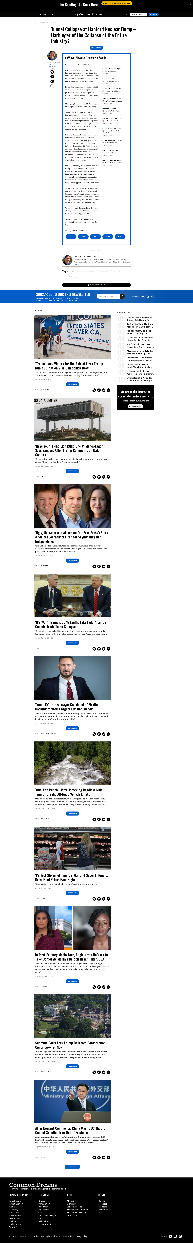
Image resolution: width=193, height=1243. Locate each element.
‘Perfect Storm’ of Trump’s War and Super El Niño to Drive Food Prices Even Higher (71, 877)
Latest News (15, 1201)
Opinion (42, 22)
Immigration (44, 1203)
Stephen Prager (40, 1147)
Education (14, 1212)
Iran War (44, 1157)
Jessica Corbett (40, 809)
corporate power (90, 271)
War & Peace (15, 1227)
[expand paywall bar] (190, 4)
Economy (13, 1209)
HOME (35, 22)
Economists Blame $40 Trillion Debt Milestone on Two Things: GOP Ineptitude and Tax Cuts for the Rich (139, 332)
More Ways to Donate (77, 1212)
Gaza (40, 1212)
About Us (71, 1201)
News (37, 389)
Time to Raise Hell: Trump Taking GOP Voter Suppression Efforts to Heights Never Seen (139, 359)
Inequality (43, 1206)
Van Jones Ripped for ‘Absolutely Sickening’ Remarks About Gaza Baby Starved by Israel (139, 366)
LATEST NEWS (42, 14)
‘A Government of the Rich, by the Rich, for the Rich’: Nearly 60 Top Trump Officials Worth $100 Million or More (140, 352)
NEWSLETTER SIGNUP (138, 14)
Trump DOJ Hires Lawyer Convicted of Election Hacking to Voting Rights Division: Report (67, 706)
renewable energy (69, 276)
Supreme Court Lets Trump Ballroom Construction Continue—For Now (70, 1045)
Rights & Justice (16, 1224)
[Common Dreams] (88, 14)
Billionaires (43, 1221)
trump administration (48, 733)
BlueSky (102, 1201)
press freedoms (46, 566)
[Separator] (52, 86)
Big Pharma (43, 1209)
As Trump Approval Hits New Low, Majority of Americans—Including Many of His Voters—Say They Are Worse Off (140, 372)
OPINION (50, 14)
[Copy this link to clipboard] (108, 390)
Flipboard (102, 1206)
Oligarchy (42, 1201)
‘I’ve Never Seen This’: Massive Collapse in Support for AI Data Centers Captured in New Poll (140, 339)
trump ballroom (46, 1072)
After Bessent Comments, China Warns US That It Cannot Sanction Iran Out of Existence (70, 1130)
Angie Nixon (45, 986)
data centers (45, 476)
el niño (43, 898)
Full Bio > (77, 264)
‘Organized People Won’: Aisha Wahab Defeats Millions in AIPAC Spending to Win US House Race (139, 379)
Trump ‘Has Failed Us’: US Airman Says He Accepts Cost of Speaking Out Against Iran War (139, 319)
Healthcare (14, 1218)
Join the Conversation (96, 285)
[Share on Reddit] (52, 81)
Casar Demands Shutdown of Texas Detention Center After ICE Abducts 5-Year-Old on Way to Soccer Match (140, 345)
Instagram (103, 1209)
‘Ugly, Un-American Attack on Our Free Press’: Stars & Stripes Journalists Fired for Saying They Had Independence (71, 537)
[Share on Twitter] (52, 72)
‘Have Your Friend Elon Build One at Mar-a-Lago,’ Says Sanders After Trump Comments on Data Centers (69, 450)
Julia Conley (39, 976)
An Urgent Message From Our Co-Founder (86, 57)
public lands (45, 819)
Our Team (71, 1203)
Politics (12, 1221)
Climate (12, 1206)
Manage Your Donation (77, 1209)
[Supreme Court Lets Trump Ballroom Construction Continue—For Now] (72, 1016)
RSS (100, 1212)
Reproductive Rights (47, 1215)
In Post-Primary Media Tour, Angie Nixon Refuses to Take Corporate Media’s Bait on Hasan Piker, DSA (71, 957)
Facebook (102, 1203)
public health (116, 271)
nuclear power (104, 271)
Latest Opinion (16, 1203)
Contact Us (72, 1215)
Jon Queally (39, 379)
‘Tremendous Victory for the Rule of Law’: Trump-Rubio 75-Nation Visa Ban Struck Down (69, 365)
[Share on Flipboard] (52, 76)
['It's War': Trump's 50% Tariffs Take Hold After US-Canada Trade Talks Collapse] (72, 595)
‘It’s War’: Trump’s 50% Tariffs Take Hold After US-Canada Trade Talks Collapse (71, 624)
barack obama (76, 271)
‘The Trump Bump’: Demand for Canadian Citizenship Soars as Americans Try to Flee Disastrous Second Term (140, 325)
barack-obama (52, 22)
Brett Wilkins (39, 723)
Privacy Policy (81, 1236)
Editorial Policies (74, 1206)
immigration (45, 389)
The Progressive (52, 66)
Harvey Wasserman (53, 62)
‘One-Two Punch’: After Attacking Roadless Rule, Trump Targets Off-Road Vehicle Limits (69, 792)
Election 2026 (44, 1224)
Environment (15, 1215)
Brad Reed (38, 888)
